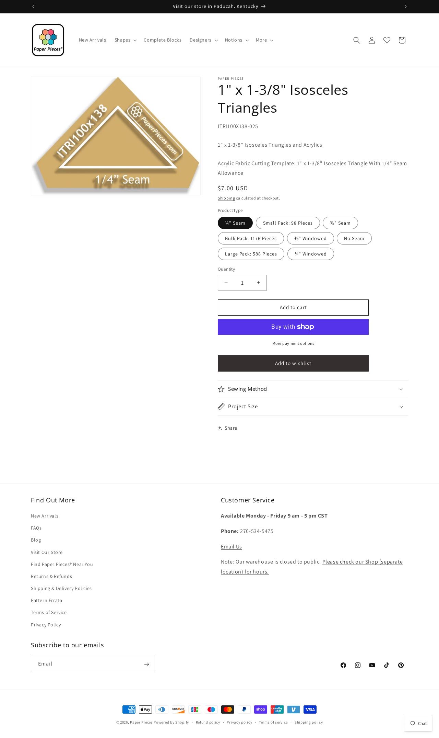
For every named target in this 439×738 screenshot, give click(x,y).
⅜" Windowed (310, 238)
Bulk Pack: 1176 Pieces (251, 238)
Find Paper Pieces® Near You (62, 564)
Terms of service (273, 721)
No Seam (354, 238)
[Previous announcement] (33, 6)
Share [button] (231, 428)
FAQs (36, 528)
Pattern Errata (46, 601)
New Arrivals (44, 516)
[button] (125, 40)
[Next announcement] (405, 6)
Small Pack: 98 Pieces (288, 223)
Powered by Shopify (171, 722)
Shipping (226, 198)
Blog (36, 540)
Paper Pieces (141, 722)
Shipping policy (309, 721)
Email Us (231, 546)
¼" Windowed (311, 254)
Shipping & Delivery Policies (61, 588)
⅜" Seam (340, 223)
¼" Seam (235, 223)
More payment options (293, 343)
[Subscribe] (146, 664)
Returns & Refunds (51, 576)
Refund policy (208, 721)
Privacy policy (239, 721)
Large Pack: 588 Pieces (251, 254)
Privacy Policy (46, 625)
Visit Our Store (47, 552)
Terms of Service (49, 613)
